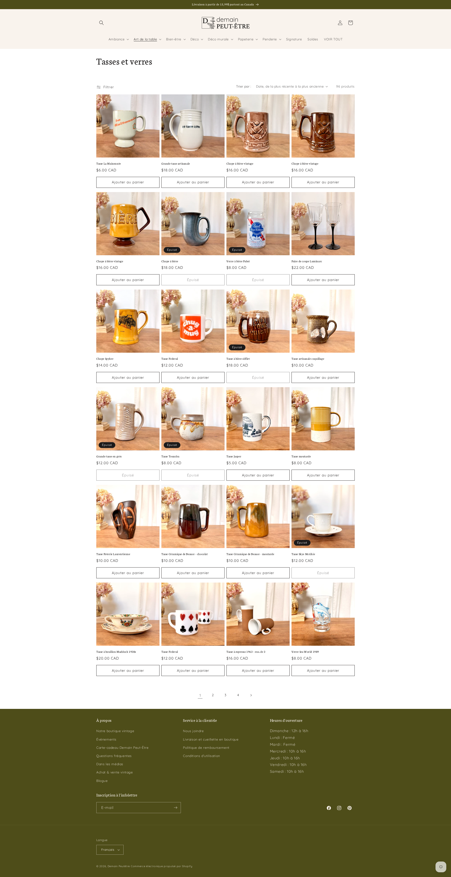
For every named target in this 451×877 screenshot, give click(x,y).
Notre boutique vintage (115, 731)
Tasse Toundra (170, 456)
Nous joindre (193, 731)
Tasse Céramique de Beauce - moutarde (250, 554)
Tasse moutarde (301, 456)
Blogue (102, 781)
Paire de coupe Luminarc (307, 261)
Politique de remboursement (206, 748)
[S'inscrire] (175, 807)
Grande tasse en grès (109, 456)
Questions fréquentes (114, 756)
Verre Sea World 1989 (305, 651)
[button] (101, 23)
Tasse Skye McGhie (303, 554)
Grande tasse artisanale (175, 163)
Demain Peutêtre (119, 866)
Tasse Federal (169, 358)
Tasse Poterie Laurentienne (113, 554)
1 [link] (200, 695)
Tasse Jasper (233, 456)
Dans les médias (109, 764)
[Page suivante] (251, 695)
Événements (106, 739)
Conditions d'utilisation (201, 756)
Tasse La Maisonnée (108, 163)
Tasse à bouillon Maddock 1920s (116, 651)
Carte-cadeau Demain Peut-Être (122, 748)
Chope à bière (169, 261)
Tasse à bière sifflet (238, 358)
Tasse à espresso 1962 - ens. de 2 (245, 651)
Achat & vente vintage (114, 772)
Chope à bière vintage (239, 163)
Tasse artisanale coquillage (308, 358)
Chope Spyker (104, 358)
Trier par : (243, 86)
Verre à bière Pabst (238, 261)
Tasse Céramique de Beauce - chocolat (184, 554)
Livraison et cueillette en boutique (210, 739)
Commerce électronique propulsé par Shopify (161, 866)
